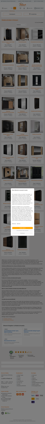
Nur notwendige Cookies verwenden (22, 230)
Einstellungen (22, 233)
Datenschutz (14, 223)
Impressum (18, 223)
